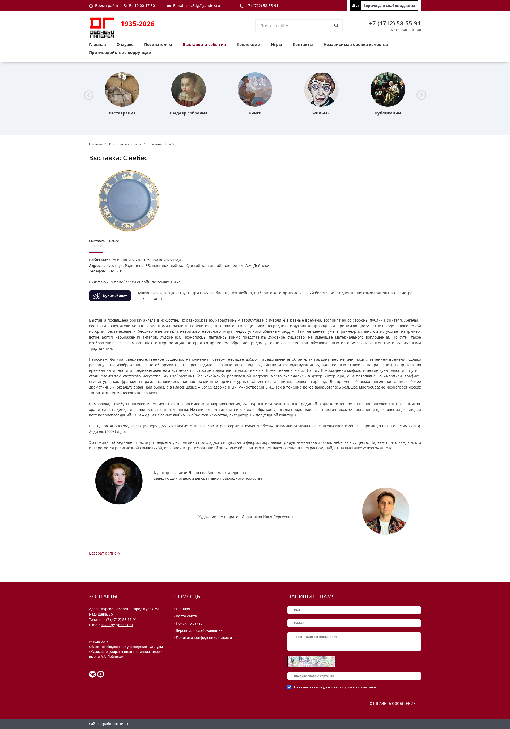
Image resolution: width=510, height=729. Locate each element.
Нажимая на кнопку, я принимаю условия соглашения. (335, 687)
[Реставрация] (122, 89)
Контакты (303, 44)
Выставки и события (204, 44)
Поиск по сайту (189, 623)
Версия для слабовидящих (389, 5)
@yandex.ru (209, 5)
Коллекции (248, 44)
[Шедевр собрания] (188, 89)
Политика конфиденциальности (204, 638)
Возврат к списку (104, 553)
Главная (97, 44)
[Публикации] (387, 89)
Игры (276, 44)
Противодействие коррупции (120, 52)
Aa (355, 5)
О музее (125, 44)
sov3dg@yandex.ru (117, 625)
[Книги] (255, 89)
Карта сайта (186, 616)
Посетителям (158, 44)
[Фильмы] (321, 89)
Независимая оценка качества (356, 44)
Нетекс (124, 723)
